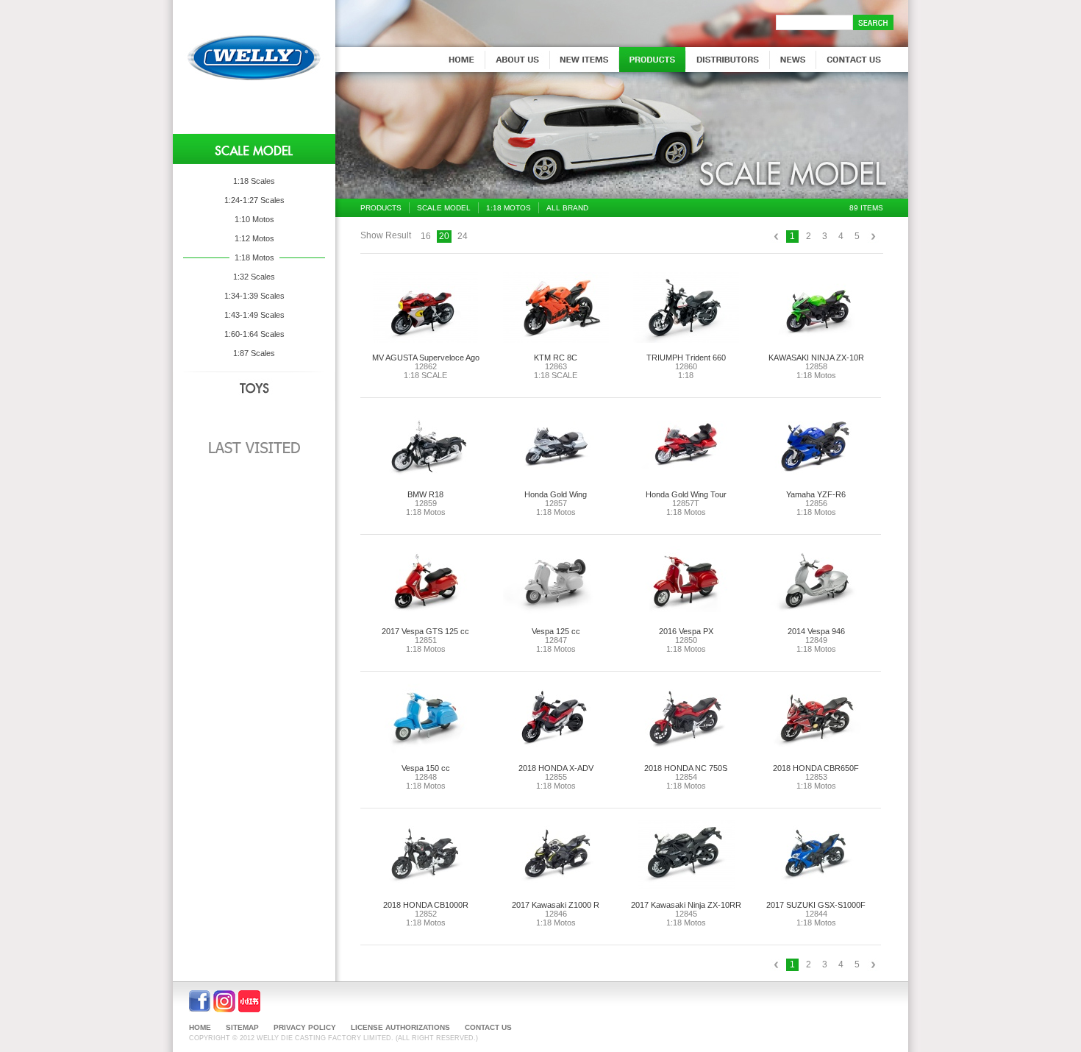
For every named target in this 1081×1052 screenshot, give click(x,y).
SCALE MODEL (444, 208)
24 (462, 236)
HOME (200, 1027)
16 (426, 236)
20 (444, 236)
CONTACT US (488, 1027)
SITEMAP (242, 1027)
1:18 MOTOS (508, 208)
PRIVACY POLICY (305, 1027)
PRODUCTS (381, 208)
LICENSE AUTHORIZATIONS (400, 1027)
